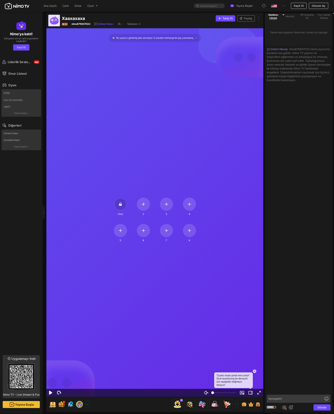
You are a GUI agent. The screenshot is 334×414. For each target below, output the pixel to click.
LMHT (7, 106)
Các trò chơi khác (13, 100)
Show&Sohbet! (12, 140)
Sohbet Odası (11, 133)
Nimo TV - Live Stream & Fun (21, 376)
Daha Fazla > (21, 113)
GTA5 (7, 93)
